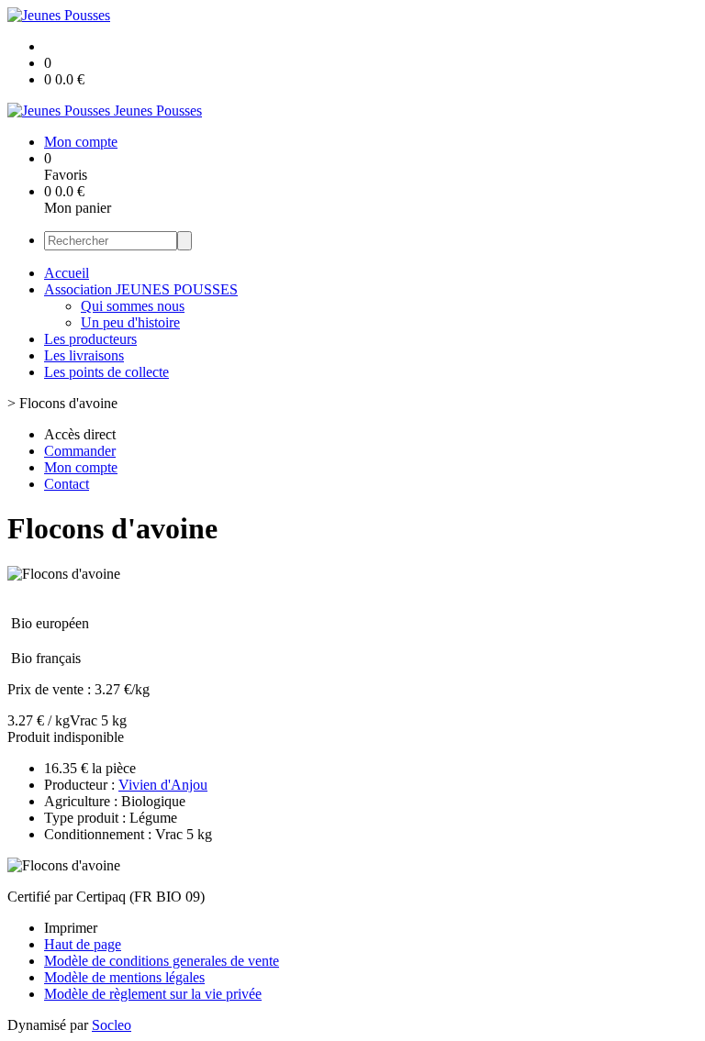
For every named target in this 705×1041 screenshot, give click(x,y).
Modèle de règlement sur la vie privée (153, 994)
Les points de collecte (106, 372)
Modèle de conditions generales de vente (161, 961)
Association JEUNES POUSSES (141, 289)
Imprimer (70, 928)
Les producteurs (90, 339)
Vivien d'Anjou (162, 784)
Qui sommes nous (133, 306)
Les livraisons (84, 355)
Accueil (66, 273)
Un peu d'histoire (130, 322)
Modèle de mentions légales (124, 977)
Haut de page (82, 944)
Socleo (111, 1025)
